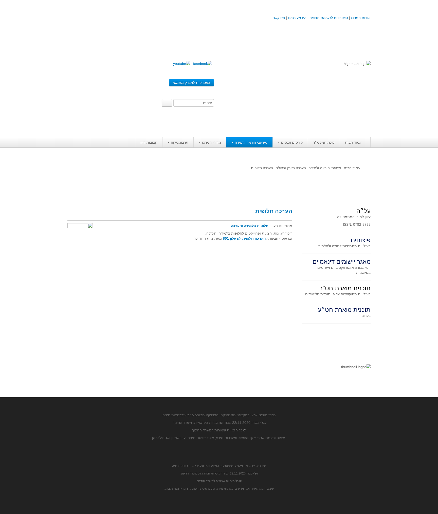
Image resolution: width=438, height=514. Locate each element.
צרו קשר (279, 18)
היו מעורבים (297, 18)
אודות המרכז (361, 18)
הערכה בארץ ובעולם (291, 168)
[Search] (167, 103)
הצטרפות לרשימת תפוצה (328, 18)
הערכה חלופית (273, 211)
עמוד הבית (353, 142)
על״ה (363, 210)
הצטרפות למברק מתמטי (191, 83)
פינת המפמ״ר (324, 142)
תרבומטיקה (179, 142)
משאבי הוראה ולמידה (251, 142)
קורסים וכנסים (292, 142)
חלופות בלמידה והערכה (249, 226)
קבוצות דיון (148, 142)
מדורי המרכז (211, 142)
